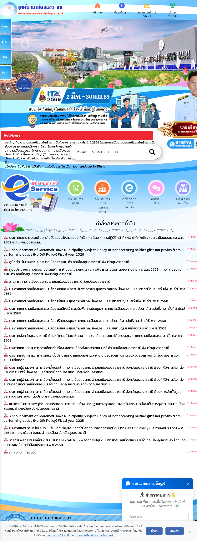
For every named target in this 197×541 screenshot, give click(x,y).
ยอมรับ (174, 531)
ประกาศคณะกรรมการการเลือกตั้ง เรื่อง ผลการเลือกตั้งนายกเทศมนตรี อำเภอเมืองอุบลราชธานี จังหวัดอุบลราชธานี (89, 347)
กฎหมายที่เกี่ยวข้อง (22, 452)
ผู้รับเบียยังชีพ (183, 199)
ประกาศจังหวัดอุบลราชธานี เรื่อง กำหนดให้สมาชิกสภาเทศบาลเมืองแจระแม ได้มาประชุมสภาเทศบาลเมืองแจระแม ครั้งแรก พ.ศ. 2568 (93, 338)
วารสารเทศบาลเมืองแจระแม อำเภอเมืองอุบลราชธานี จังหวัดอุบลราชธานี (59, 281)
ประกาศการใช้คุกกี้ (57, 535)
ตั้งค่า (154, 531)
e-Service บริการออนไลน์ (102, 203)
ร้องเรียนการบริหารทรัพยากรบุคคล (75, 205)
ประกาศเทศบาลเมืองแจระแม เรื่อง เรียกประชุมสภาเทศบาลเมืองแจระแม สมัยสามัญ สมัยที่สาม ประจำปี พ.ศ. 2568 (87, 320)
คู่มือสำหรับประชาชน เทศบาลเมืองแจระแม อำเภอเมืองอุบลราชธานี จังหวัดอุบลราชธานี (69, 261)
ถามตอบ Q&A (129, 201)
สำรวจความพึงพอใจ (156, 201)
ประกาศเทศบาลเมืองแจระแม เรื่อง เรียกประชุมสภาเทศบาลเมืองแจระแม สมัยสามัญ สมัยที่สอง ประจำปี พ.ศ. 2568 (87, 328)
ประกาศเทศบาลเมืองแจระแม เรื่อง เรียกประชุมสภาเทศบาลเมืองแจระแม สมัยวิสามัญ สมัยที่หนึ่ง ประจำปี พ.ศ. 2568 (88, 301)
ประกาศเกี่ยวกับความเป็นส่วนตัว (94, 535)
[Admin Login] (177, 506)
